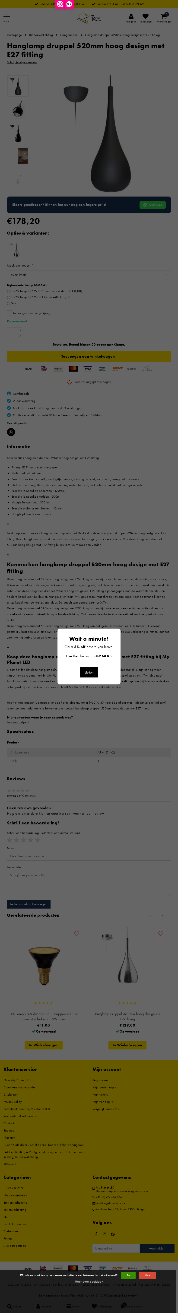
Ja (128, 1275)
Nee (147, 1275)
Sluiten (89, 672)
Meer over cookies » (89, 1281)
